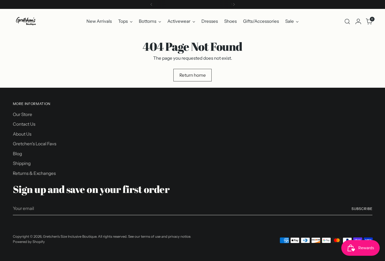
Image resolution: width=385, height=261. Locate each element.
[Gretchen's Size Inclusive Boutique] (26, 21)
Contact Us (24, 124)
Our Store (22, 114)
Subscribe (361, 209)
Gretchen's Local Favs (34, 143)
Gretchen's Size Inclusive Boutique (69, 236)
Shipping (22, 163)
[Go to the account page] (358, 21)
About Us (22, 134)
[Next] (234, 4)
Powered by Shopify (29, 242)
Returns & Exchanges (34, 173)
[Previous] (151, 4)
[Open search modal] (347, 21)
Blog (17, 153)
